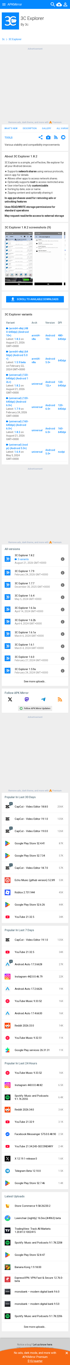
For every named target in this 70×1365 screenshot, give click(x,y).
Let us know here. (43, 1344)
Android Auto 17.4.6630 (28, 1013)
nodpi (61, 451)
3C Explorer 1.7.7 (24, 583)
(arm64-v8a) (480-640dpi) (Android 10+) (17, 332)
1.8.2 (17, 339)
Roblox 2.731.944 (25, 892)
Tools (9, 137)
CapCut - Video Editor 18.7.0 (31, 868)
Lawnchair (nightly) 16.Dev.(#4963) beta (38, 1218)
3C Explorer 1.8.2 (24, 555)
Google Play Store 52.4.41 (30, 843)
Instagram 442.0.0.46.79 (29, 976)
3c (27, 24)
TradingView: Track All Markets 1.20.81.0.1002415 (33, 1230)
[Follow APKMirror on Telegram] (43, 700)
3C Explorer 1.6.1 (24, 644)
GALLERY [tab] (46, 128)
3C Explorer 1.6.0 (24, 657)
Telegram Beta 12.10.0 (28, 1170)
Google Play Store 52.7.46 (30, 1183)
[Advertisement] (35, 85)
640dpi (62, 360)
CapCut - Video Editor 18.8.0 (31, 806)
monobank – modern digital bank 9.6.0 (37, 1291)
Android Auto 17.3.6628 (28, 964)
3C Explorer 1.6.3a (25, 608)
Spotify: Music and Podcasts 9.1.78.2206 (38, 1316)
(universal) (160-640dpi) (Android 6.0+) (17, 425)
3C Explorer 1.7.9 (24, 571)
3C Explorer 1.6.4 (24, 595)
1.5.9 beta (20, 362)
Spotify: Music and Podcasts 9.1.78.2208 (38, 1242)
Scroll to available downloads (38, 299)
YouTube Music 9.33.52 (28, 1001)
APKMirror (15, 4)
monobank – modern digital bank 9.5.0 (37, 1304)
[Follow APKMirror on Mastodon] (27, 700)
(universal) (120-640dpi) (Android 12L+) (17, 378)
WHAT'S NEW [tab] (10, 128)
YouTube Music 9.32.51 (28, 1037)
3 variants (23, 559)
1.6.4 (17, 451)
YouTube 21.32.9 (24, 1121)
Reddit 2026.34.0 (24, 1109)
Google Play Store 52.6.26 (30, 904)
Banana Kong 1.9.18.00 (28, 1267)
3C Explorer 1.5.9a (25, 669)
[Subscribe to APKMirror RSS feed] (60, 700)
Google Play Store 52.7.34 (30, 855)
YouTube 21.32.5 (24, 917)
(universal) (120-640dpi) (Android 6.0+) (17, 402)
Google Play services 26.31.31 (32, 1050)
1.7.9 (17, 408)
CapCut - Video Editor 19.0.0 (31, 831)
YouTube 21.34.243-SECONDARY (34, 1146)
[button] (40, 137)
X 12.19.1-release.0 (26, 1158)
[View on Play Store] (48, 137)
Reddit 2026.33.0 (24, 1025)
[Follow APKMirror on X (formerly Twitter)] (10, 700)
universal (37, 383)
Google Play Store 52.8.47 (30, 1254)
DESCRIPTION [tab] (30, 128)
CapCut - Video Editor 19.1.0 (31, 818)
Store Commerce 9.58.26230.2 (32, 1205)
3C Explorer (15, 39)
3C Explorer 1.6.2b (25, 620)
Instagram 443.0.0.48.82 (29, 1085)
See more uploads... (35, 681)
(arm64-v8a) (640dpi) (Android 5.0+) (17, 355)
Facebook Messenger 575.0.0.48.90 (35, 1134)
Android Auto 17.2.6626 (28, 988)
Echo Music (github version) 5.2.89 (35, 880)
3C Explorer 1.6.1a (25, 632)
